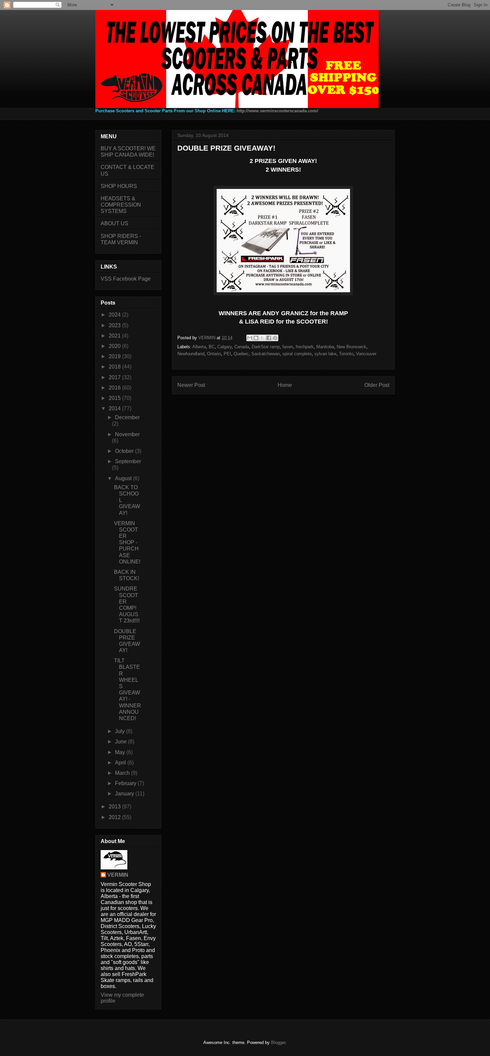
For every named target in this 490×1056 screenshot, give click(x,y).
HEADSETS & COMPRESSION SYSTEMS (121, 205)
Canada (241, 346)
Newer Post (191, 385)
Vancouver (366, 353)
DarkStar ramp (266, 346)
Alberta (199, 346)
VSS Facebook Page (126, 279)
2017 (115, 377)
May (120, 752)
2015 (115, 398)
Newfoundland (190, 353)
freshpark (305, 346)
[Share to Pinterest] (275, 338)
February (126, 783)
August (124, 478)
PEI (227, 353)
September (128, 461)
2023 (115, 325)
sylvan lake (325, 353)
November (127, 434)
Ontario (214, 353)
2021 (115, 336)
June (121, 741)
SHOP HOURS (119, 186)
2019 (115, 356)
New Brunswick (351, 346)
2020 (115, 346)
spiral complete (297, 353)
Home (285, 385)
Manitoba (325, 346)
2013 (115, 806)
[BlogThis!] (256, 338)
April (121, 762)
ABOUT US (114, 223)
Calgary (224, 346)
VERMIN (117, 875)
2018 (115, 367)
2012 (115, 817)
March (123, 773)
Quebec (241, 353)
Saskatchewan (265, 353)
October (125, 451)
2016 (115, 388)
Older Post (376, 385)
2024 (115, 315)
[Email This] (249, 338)
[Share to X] (262, 338)
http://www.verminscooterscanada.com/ (277, 110)
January (125, 793)
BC (212, 346)
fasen (287, 346)
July (120, 731)
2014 (115, 408)
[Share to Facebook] (268, 338)
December (127, 417)
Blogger (278, 1042)
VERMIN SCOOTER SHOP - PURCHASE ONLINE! (127, 542)
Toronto (346, 353)
